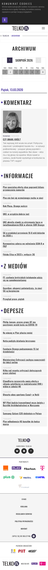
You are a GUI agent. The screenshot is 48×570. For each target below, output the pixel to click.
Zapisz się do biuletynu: (21, 536)
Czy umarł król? (12, 139)
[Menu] (43, 28)
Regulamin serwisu (24, 514)
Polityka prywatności (24, 521)
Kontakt (24, 528)
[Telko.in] (20, 28)
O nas (24, 499)
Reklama (24, 506)
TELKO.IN (5, 36)
